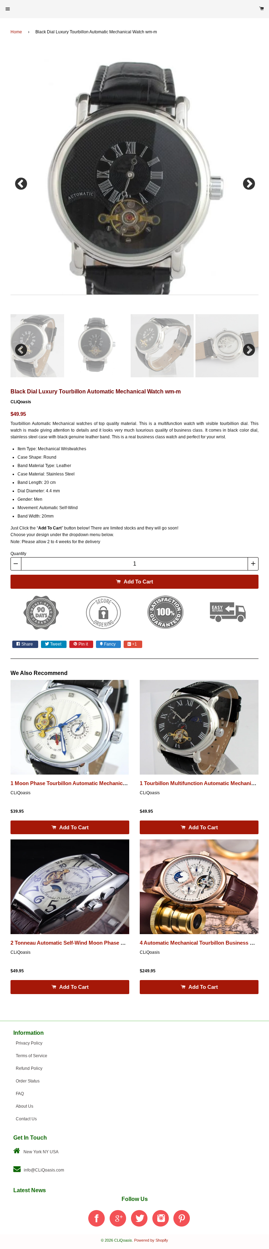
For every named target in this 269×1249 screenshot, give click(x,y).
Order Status (28, 1081)
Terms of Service (31, 1055)
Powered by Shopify (151, 1240)
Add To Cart (137, 582)
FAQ (20, 1093)
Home (16, 31)
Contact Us (26, 1118)
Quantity (18, 553)
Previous (21, 182)
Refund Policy (29, 1068)
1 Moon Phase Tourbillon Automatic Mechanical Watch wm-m (85, 783)
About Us (24, 1106)
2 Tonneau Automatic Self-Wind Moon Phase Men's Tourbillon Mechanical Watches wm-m (120, 943)
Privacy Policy (29, 1043)
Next (248, 182)
